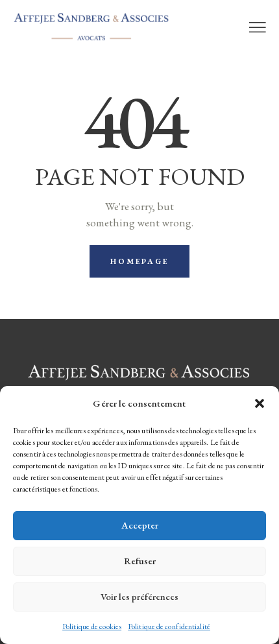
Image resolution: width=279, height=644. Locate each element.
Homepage (139, 261)
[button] (259, 403)
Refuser (140, 561)
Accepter (139, 525)
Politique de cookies (91, 626)
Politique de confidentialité (169, 626)
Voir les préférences (139, 596)
